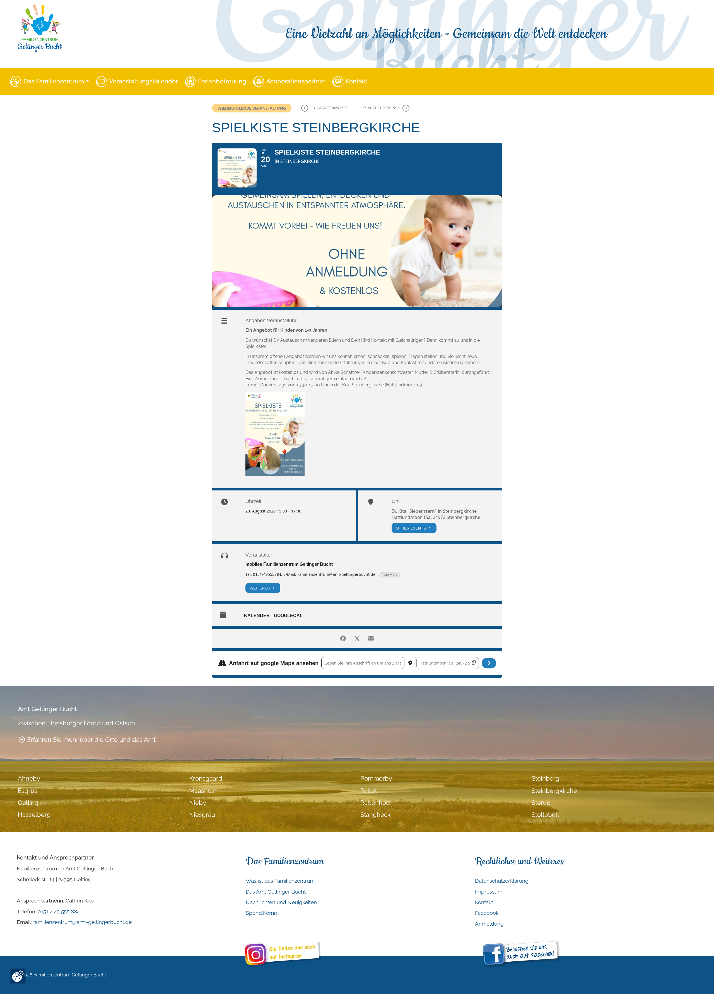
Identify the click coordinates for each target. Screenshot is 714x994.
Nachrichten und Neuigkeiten (281, 902)
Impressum (488, 892)
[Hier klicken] (489, 663)
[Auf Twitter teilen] (357, 639)
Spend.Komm (262, 913)
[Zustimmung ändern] (18, 976)
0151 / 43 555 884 (59, 911)
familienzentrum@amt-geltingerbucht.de (82, 922)
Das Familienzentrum (53, 81)
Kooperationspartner (295, 81)
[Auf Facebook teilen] (343, 639)
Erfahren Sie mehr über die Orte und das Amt (90, 739)
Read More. (390, 574)
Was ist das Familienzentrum (280, 881)
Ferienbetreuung (222, 81)
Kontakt (357, 81)
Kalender (257, 615)
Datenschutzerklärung (502, 881)
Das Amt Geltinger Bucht (276, 892)
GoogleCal (288, 615)
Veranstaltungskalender (143, 81)
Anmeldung (489, 924)
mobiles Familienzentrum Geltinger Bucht (289, 564)
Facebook (487, 913)
